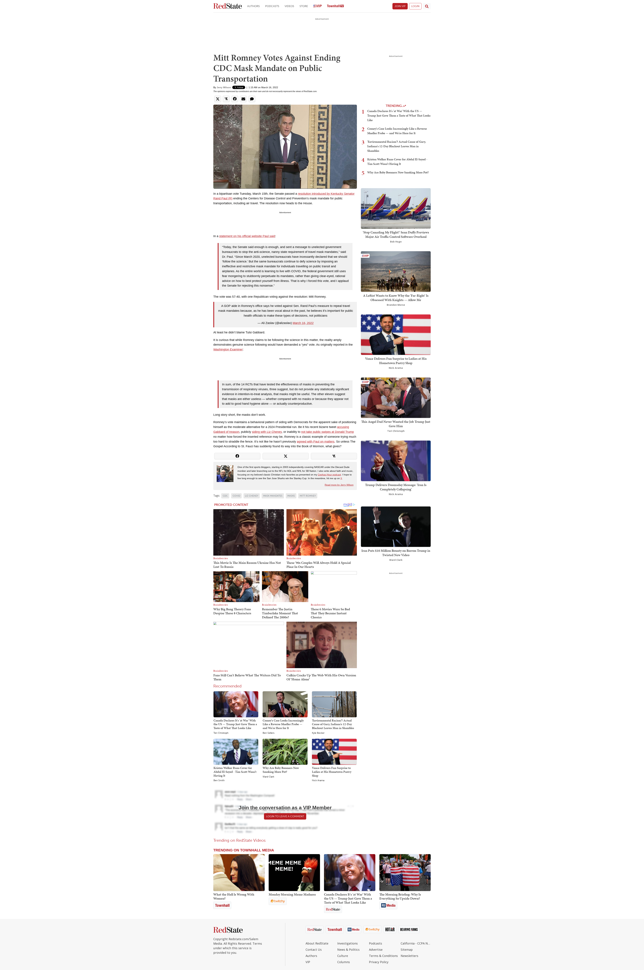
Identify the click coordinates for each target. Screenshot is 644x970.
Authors (253, 6)
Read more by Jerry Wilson (339, 484)
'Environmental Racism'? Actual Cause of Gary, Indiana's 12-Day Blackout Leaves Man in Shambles (333, 724)
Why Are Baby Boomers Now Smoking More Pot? (281, 770)
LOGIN (415, 6)
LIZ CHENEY (251, 495)
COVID (236, 495)
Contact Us (314, 950)
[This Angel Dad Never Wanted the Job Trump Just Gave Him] (396, 397)
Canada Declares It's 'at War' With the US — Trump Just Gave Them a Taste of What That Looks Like (235, 724)
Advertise (376, 950)
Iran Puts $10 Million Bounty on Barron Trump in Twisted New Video (395, 552)
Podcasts (272, 6)
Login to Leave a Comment (285, 816)
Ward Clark (268, 776)
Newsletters (409, 956)
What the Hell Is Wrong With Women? (233, 896)
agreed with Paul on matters (315, 441)
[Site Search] (427, 6)
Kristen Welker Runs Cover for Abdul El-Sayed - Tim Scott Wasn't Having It (234, 771)
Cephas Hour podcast (329, 474)
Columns (343, 962)
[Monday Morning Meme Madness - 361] (294, 872)
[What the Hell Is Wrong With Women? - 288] (239, 872)
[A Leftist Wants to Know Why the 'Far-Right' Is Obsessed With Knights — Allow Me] (396, 271)
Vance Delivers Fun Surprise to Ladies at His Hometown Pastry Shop (331, 771)
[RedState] (227, 6)
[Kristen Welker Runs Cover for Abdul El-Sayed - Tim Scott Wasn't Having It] (235, 751)
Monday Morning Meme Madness (292, 894)
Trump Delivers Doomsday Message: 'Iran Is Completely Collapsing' (395, 487)
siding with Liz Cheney (267, 432)
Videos (289, 6)
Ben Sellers (268, 733)
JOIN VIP (400, 6)
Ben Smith (219, 780)
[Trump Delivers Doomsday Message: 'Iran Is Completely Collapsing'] (396, 461)
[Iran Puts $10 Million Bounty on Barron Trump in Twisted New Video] (396, 526)
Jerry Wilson (224, 87)
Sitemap (407, 950)
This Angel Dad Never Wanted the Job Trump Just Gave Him (395, 423)
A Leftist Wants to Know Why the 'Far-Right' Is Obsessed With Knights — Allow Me (395, 297)
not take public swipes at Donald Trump (327, 432)
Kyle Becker (318, 733)
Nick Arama (318, 780)
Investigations (347, 943)
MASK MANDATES (272, 495)
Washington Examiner (228, 349)
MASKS (291, 495)
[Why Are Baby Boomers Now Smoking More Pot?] (285, 751)
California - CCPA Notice (416, 943)
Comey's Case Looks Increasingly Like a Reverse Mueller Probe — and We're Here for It (283, 724)
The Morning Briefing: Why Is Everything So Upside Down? (400, 896)
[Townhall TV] (335, 6)
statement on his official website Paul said (247, 236)
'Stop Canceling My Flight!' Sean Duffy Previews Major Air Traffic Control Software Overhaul (396, 234)
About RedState (317, 943)
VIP (308, 962)
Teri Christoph (220, 733)
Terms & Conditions (383, 956)
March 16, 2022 (303, 323)
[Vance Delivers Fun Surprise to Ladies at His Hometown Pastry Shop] (334, 751)
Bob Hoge (396, 241)
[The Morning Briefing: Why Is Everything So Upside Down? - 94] (405, 872)
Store (304, 6)
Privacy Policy (378, 962)
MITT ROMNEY (308, 495)
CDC (225, 495)
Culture (342, 956)
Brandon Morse (396, 304)
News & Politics (348, 950)
